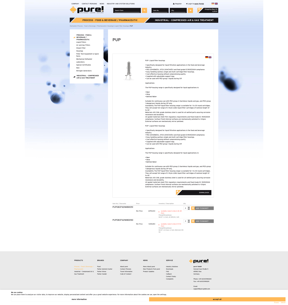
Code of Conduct (125, 274)
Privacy (276, 302)
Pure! (99, 266)
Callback (169, 274)
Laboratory (80, 62)
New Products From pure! (151, 269)
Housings (79, 51)
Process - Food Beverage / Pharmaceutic (109, 20)
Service (169, 260)
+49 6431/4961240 (205, 279)
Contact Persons (89, 4)
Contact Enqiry (171, 276)
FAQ (167, 271)
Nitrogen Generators (84, 71)
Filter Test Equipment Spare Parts (87, 55)
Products (78, 260)
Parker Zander (102, 274)
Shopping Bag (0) (211, 9)
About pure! (124, 266)
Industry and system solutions (121, 4)
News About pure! (149, 266)
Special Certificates (83, 65)
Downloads (169, 269)
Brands (100, 260)
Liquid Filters (81, 42)
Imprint (283, 302)
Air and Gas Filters (83, 45)
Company (75, 4)
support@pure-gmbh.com (202, 289)
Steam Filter (81, 48)
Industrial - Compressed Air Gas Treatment (184, 20)
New (77, 68)
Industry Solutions (172, 266)
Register (178, 4)
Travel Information (126, 271)
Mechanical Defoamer (84, 59)
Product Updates (148, 271)
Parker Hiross (101, 271)
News (102, 4)
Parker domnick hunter (104, 269)
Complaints (169, 279)
